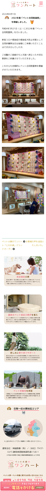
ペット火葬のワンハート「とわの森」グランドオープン (12, 245)
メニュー (41, 6)
